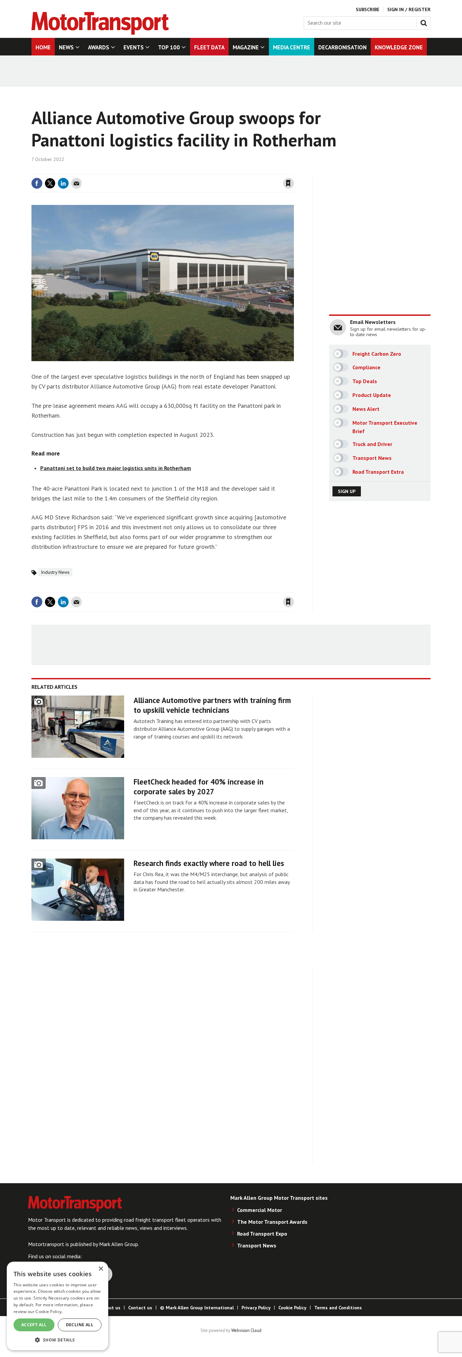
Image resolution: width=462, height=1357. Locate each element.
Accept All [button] (34, 1325)
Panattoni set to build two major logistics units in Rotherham (115, 468)
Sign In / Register (409, 9)
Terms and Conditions (338, 1308)
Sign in (208, 170)
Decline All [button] (79, 1325)
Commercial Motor (259, 1210)
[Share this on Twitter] (50, 183)
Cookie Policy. (49, 1311)
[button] (57, 1339)
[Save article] (288, 183)
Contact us (140, 1308)
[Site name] (100, 32)
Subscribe (367, 9)
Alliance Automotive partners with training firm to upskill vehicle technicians (212, 705)
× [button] (100, 1268)
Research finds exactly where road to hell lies (209, 863)
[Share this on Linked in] (63, 183)
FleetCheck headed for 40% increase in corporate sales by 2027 (198, 786)
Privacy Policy (256, 1308)
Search (425, 21)
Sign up (346, 491)
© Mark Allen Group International (197, 1308)
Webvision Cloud (246, 1330)
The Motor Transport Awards (272, 1221)
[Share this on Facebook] (36, 183)
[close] (293, 170)
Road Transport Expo (262, 1233)
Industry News (55, 572)
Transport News (256, 1245)
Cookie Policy (292, 1308)
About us (110, 1308)
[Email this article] (76, 183)
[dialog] (57, 1306)
